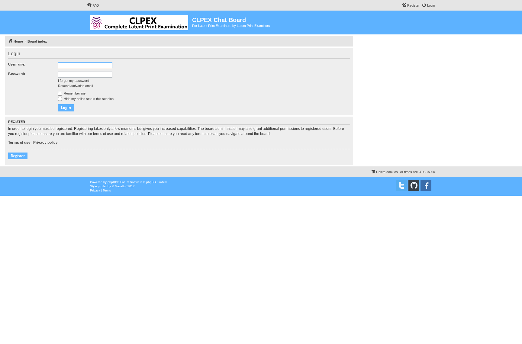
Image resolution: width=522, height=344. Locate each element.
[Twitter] (401, 185)
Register (18, 155)
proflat (102, 186)
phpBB (112, 182)
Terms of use (19, 142)
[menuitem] (93, 5)
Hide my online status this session (88, 99)
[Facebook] (425, 185)
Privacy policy (45, 142)
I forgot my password (73, 80)
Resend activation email (75, 86)
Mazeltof (121, 186)
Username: (16, 64)
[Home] (139, 21)
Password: (16, 74)
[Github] (413, 185)
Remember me (74, 93)
